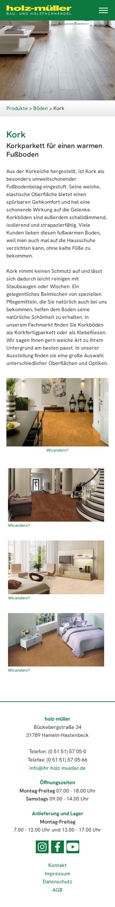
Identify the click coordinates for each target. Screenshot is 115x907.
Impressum (57, 873)
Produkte (17, 108)
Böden (40, 108)
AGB (57, 890)
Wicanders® (57, 450)
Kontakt (57, 865)
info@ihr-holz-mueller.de (57, 768)
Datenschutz (57, 881)
